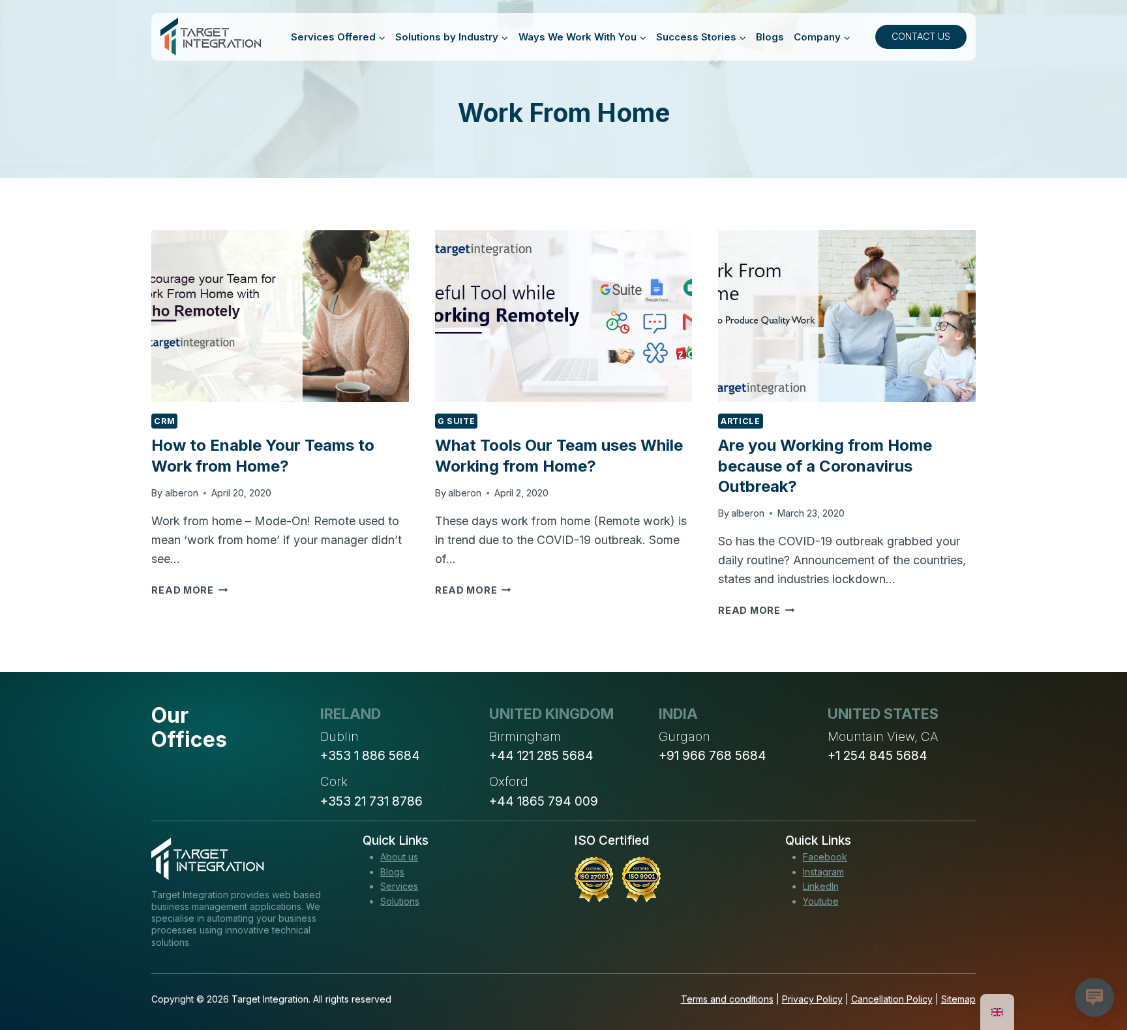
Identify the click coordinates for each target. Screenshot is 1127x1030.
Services (399, 886)
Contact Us (921, 36)
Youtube (821, 901)
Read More (189, 590)
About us (399, 856)
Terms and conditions (727, 999)
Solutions (399, 901)
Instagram (823, 871)
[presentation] (279, 316)
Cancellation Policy (892, 999)
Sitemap (958, 999)
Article (740, 421)
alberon (181, 492)
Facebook (825, 856)
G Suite (456, 421)
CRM (164, 421)
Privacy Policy (812, 999)
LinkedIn (821, 886)
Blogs (770, 37)
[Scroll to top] (1093, 972)
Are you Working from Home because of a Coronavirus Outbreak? (825, 465)
